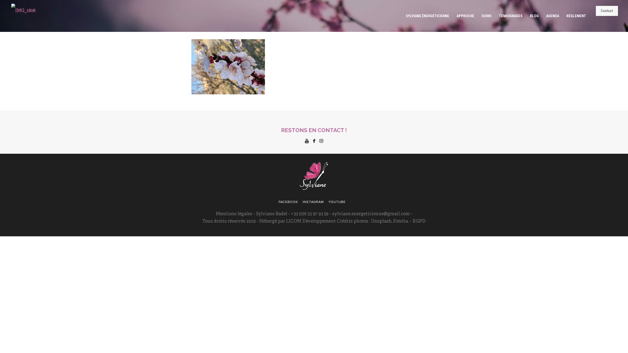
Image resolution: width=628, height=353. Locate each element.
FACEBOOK (288, 202)
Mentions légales (234, 214)
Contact (607, 11)
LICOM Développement (311, 221)
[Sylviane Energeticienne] (23, 16)
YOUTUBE (337, 202)
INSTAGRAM (313, 202)
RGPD (419, 221)
